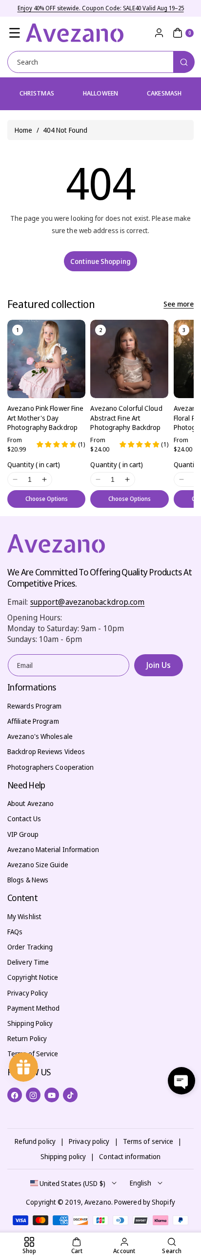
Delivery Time (28, 962)
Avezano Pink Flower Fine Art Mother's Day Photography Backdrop (45, 418)
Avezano (97, 1202)
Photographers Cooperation (50, 767)
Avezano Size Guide (37, 864)
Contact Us (24, 818)
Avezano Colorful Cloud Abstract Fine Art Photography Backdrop (126, 418)
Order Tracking (30, 946)
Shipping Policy (30, 1023)
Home (23, 130)
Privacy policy (89, 1141)
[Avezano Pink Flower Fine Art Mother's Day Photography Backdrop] (46, 359)
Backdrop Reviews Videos (46, 751)
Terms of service (148, 1141)
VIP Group (23, 834)
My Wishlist (24, 916)
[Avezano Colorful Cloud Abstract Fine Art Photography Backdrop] (129, 359)
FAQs (14, 931)
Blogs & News (27, 879)
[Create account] (159, 32)
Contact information (130, 1156)
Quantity (33, 464)
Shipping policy (63, 1156)
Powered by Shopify (144, 1202)
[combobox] (100, 62)
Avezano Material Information (53, 849)
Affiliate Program (33, 721)
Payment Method (33, 1008)
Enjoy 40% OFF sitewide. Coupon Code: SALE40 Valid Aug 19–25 (101, 8)
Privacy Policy (27, 992)
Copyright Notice (33, 977)
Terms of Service (33, 1053)
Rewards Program (34, 706)
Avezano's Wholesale (40, 736)
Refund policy (35, 1141)
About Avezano (30, 803)
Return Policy (27, 1038)
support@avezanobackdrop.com (87, 601)
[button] (14, 32)
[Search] (184, 62)
